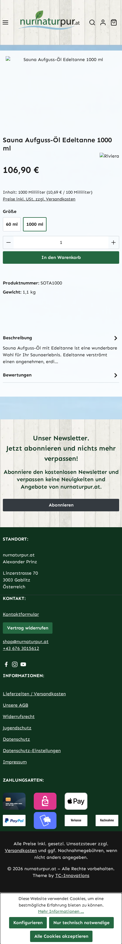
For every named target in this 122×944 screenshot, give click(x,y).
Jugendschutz (17, 727)
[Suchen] (92, 22)
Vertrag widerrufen (27, 628)
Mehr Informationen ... (61, 911)
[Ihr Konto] (103, 22)
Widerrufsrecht (19, 716)
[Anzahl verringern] (8, 242)
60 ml (12, 224)
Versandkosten (21, 850)
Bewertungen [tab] (17, 375)
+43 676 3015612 (21, 648)
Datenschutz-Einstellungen (32, 750)
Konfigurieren (28, 922)
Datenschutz (16, 739)
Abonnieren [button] (61, 505)
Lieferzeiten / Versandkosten (34, 693)
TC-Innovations (72, 875)
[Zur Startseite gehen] (49, 22)
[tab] (61, 349)
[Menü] (5, 22)
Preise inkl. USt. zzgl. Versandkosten (39, 199)
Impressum (15, 762)
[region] (61, 88)
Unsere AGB (15, 705)
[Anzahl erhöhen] (113, 242)
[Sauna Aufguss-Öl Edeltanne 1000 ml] (61, 88)
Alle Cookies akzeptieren (61, 936)
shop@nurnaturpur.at (26, 641)
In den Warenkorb (61, 257)
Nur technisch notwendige (81, 922)
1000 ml (34, 224)
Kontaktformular (21, 614)
